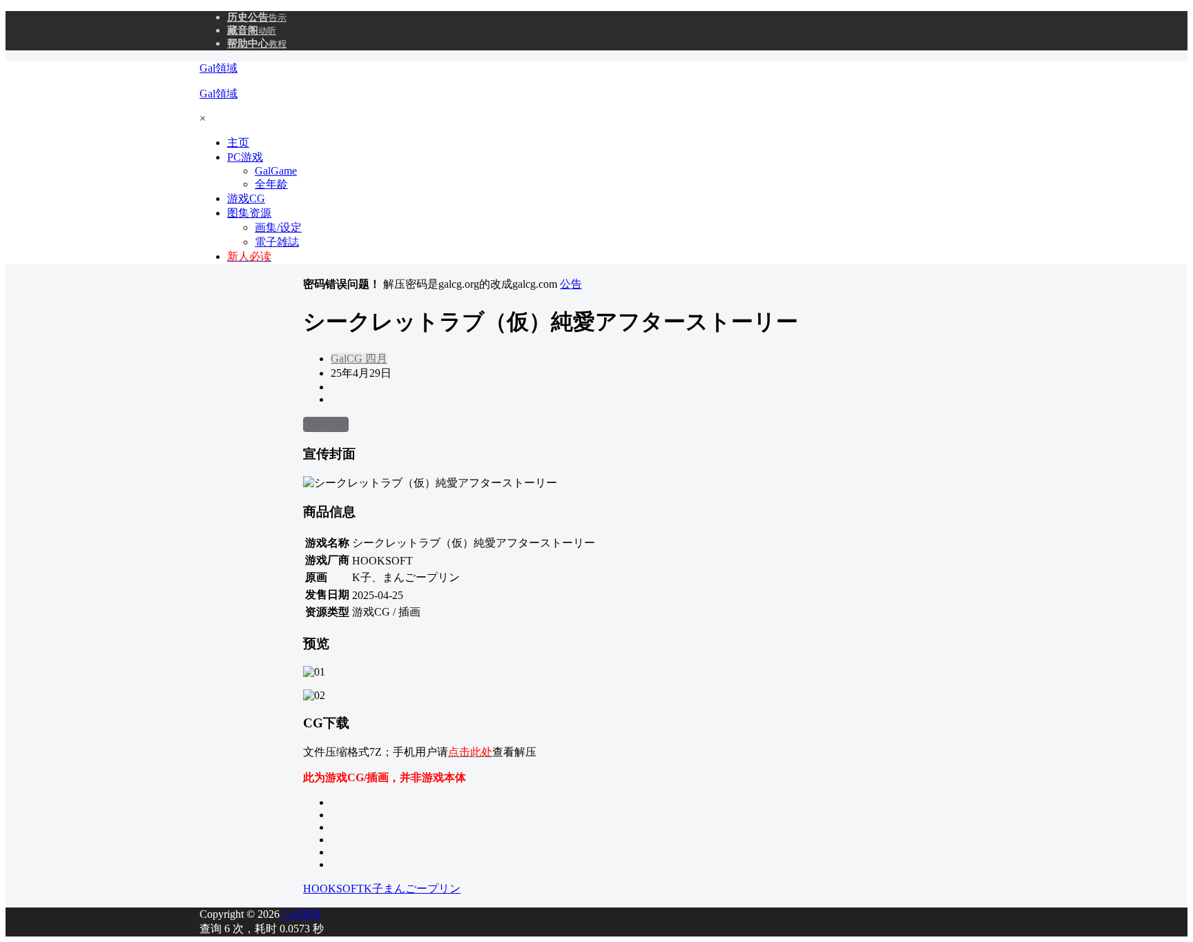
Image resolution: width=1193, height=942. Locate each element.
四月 (374, 358)
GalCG (346, 358)
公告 (571, 284)
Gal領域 (300, 914)
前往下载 (326, 424)
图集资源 (249, 213)
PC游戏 (245, 157)
